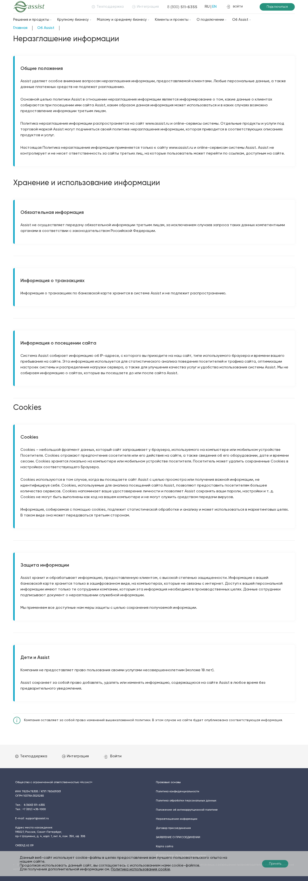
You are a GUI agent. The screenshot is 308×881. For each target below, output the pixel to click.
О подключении (210, 19)
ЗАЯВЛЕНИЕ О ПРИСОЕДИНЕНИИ (178, 837)
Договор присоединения (173, 828)
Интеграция (148, 7)
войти (238, 6)
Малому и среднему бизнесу (122, 19)
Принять (275, 863)
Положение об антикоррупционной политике (187, 809)
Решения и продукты (31, 19)
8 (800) (182, 7)
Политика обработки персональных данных (186, 800)
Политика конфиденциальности (177, 791)
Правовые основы (168, 782)
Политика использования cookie (140, 869)
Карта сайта (164, 846)
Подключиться (277, 6)
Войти (116, 756)
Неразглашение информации (176, 819)
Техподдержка (110, 7)
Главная (20, 28)
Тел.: (30, 805)
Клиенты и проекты (171, 19)
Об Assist (240, 19)
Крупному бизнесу (73, 19)
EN (214, 7)
